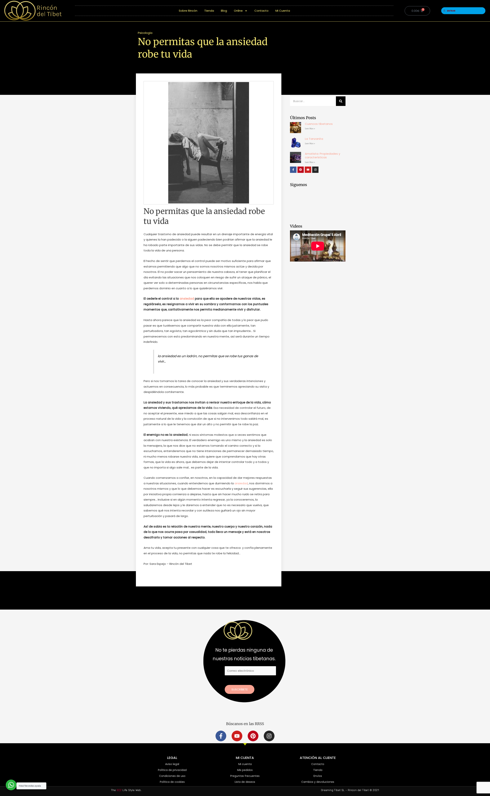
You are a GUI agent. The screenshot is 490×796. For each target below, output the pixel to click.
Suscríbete (239, 689)
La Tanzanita (314, 139)
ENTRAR (451, 10)
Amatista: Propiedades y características (322, 155)
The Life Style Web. (126, 790)
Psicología (145, 33)
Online (238, 11)
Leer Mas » (310, 128)
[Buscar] (340, 101)
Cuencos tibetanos (319, 124)
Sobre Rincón (188, 11)
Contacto (261, 11)
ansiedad (187, 299)
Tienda (209, 11)
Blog (224, 11)
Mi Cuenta (282, 11)
